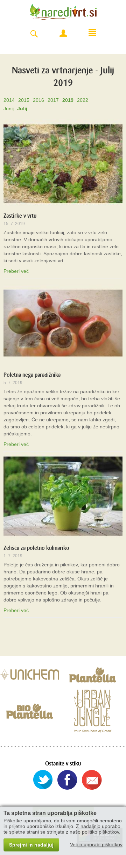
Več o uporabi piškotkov (96, 844)
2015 (23, 100)
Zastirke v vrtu (20, 215)
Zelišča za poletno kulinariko (36, 548)
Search (34, 34)
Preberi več (16, 271)
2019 (68, 100)
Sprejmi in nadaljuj (31, 845)
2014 (9, 100)
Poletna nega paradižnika (32, 375)
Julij (22, 108)
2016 (38, 100)
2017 (53, 100)
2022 (82, 100)
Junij (9, 108)
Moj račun (63, 33)
